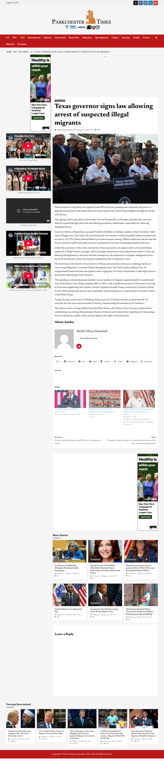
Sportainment (101, 38)
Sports (103, 725)
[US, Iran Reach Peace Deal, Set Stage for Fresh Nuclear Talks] (51, 718)
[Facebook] (140, 3)
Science (146, 38)
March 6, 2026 (143, 573)
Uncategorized (59, 100)
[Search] (156, 37)
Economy (22, 44)
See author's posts (88, 338)
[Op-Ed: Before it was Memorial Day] (69, 595)
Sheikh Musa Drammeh (65, 130)
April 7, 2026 (72, 573)
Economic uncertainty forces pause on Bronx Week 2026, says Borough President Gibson (140, 568)
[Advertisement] (105, 78)
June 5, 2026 (148, 739)
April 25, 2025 (143, 617)
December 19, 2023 (83, 130)
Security (126, 38)
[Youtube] (155, 3)
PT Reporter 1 (61, 573)
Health (136, 38)
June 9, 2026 (87, 741)
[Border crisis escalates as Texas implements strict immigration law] (105, 399)
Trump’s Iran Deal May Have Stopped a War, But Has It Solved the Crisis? (20, 733)
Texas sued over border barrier (66, 409)
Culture (115, 38)
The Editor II (14, 739)
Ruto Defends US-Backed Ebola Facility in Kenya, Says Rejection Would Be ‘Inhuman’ (143, 733)
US (7, 38)
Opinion (48, 38)
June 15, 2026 (25, 739)
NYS (22, 38)
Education (87, 38)
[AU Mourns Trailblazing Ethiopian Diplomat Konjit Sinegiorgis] (69, 551)
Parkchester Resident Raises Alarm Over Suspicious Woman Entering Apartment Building (139, 611)
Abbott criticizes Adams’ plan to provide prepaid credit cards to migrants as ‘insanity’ (138, 411)
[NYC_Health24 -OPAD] (147, 492)
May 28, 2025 (72, 614)
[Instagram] (145, 3)
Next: (131, 440)
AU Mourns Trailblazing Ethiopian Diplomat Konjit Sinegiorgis (66, 568)
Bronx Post (74, 38)
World (41, 725)
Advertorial (60, 38)
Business (10, 44)
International (34, 38)
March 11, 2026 (108, 576)
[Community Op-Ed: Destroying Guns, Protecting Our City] (105, 595)
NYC (14, 38)
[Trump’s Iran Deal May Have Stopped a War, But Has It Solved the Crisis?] (20, 718)
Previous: (78, 440)
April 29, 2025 (108, 614)
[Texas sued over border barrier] (70, 399)
